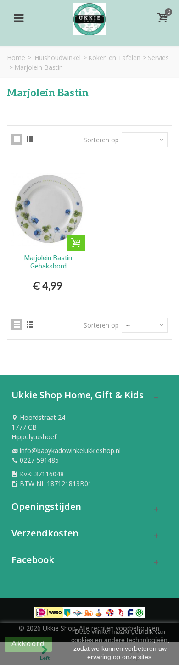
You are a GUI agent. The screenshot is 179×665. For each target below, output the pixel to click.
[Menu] (18, 18)
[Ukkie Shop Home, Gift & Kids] (89, 16)
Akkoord (28, 644)
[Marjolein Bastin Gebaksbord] (48, 209)
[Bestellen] (76, 243)
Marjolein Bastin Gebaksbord (48, 262)
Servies (158, 57)
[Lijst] (29, 139)
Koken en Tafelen (114, 57)
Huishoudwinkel (57, 57)
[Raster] (16, 139)
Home (16, 57)
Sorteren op (101, 139)
